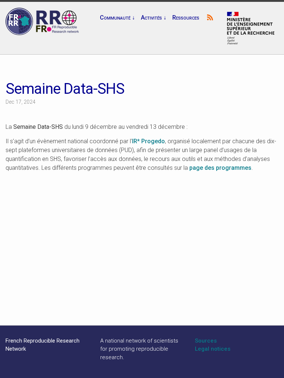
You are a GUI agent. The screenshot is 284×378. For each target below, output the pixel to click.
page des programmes (220, 167)
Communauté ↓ (117, 17)
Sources (206, 340)
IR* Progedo (148, 141)
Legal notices (212, 349)
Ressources (185, 17)
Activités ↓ (153, 17)
